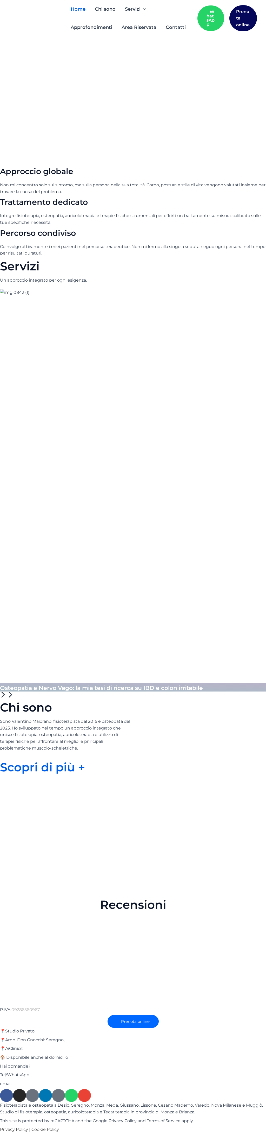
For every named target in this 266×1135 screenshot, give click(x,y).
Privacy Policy (14, 1129)
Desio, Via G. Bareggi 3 (59, 1031)
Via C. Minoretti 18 (83, 1039)
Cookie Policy (45, 1129)
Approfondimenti (91, 27)
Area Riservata (139, 27)
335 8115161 (42, 1074)
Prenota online (243, 18)
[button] (143, 9)
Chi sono (105, 9)
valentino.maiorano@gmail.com (46, 1083)
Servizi (133, 9)
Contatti (176, 27)
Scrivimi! (41, 1066)
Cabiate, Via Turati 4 (44, 1048)
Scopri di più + (42, 767)
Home (78, 9)
